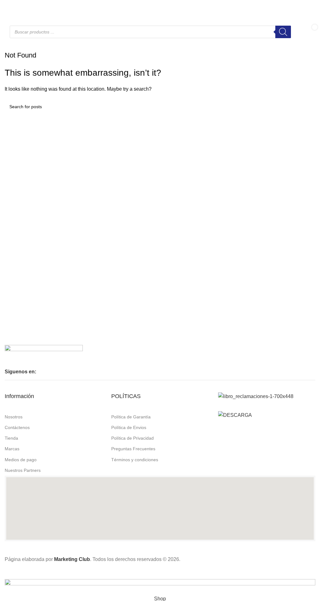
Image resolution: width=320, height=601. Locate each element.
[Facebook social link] (8, 7)
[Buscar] (283, 32)
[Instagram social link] (16, 7)
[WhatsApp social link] (23, 7)
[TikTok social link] (31, 7)
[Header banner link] (160, 300)
